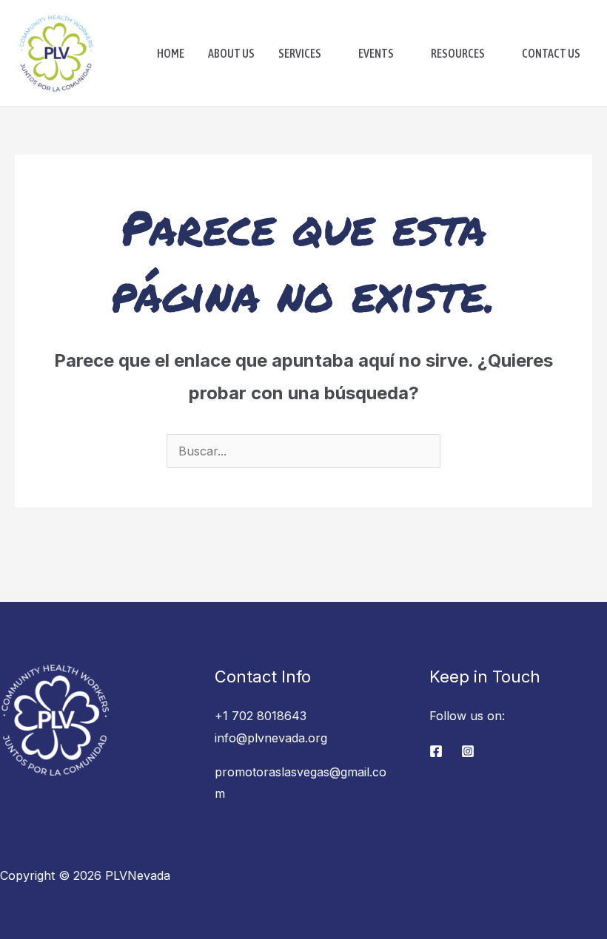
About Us (231, 53)
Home (170, 53)
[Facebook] (436, 751)
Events (376, 53)
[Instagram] (467, 751)
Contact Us (551, 53)
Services (299, 53)
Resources (458, 53)
